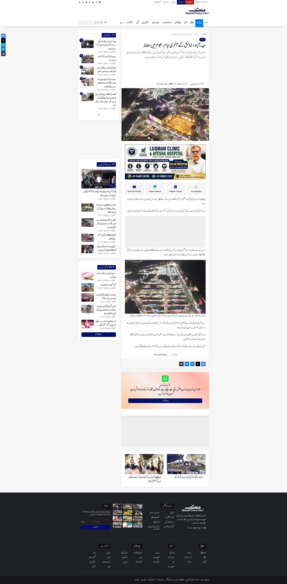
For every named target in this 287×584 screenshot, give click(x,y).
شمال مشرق (156, 562)
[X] (202, 528)
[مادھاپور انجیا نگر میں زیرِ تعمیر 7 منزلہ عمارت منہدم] (87, 59)
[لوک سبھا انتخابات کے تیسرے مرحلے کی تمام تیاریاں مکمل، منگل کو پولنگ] (87, 324)
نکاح (109, 566)
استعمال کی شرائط (157, 2)
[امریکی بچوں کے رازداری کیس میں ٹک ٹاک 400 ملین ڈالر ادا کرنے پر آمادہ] (87, 249)
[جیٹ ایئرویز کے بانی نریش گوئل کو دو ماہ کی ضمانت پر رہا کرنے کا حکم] (87, 297)
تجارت (109, 557)
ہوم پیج (172, 513)
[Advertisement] (165, 71)
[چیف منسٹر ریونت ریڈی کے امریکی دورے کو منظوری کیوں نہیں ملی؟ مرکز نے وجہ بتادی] (87, 44)
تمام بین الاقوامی (138, 553)
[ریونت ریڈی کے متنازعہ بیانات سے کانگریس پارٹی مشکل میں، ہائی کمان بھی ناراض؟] (127, 525)
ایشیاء (140, 557)
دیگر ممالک (125, 557)
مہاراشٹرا (189, 562)
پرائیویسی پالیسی (160, 579)
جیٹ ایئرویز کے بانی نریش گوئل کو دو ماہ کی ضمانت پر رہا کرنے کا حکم (106, 296)
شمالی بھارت (171, 566)
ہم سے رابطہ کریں (169, 522)
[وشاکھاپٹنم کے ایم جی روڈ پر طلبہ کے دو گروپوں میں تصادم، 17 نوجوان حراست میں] (137, 525)
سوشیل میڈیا (145, 23)
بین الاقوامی (178, 23)
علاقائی (192, 23)
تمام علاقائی (203, 553)
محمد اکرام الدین (193, 84)
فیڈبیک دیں (143, 579)
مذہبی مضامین (155, 23)
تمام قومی (172, 553)
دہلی (173, 562)
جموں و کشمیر (171, 557)
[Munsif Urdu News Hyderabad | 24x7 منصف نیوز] (197, 11)
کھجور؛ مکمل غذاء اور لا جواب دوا (108, 285)
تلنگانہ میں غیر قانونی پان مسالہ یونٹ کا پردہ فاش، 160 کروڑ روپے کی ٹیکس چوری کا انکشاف (106, 208)
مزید (121, 23)
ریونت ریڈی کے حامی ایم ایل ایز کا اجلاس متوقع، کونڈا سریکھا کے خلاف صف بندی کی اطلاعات (106, 83)
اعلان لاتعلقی (169, 579)
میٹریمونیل (181, 2)
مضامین (109, 553)
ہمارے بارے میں (154, 513)
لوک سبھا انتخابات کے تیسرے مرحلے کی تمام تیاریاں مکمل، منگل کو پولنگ (106, 323)
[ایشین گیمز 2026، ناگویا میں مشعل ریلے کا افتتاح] (87, 238)
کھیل (137, 23)
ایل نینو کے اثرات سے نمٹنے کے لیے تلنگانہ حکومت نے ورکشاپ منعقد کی (106, 69)
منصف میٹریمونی (155, 517)
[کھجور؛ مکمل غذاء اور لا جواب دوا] (87, 287)
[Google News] (160, 354)
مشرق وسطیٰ (139, 562)
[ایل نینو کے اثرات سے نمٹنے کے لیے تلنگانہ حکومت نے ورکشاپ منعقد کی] (87, 70)
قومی (185, 23)
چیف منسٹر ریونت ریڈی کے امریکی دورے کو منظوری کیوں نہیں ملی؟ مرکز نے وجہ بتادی (106, 45)
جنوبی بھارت (156, 557)
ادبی (95, 553)
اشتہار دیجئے (166, 2)
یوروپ (126, 562)
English (189, 2)
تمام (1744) (98, 334)
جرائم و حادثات (167, 23)
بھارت (157, 553)
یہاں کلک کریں (165, 400)
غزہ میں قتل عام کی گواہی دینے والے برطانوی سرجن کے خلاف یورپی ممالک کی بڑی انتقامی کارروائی (106, 310)
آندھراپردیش (187, 557)
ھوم (206, 23)
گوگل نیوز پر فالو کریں (169, 526)
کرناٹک (204, 562)
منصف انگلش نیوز (169, 517)
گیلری (94, 566)
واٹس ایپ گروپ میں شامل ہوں (153, 528)
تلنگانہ (204, 557)
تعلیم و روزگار (92, 557)
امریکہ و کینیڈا (124, 553)
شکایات (137, 579)
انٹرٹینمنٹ (130, 23)
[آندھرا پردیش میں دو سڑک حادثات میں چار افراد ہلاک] (127, 512)
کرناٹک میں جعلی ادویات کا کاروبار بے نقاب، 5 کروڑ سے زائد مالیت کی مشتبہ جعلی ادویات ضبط (106, 223)
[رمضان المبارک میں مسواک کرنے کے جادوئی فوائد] (87, 276)
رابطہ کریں (173, 2)
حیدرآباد (199, 23)
